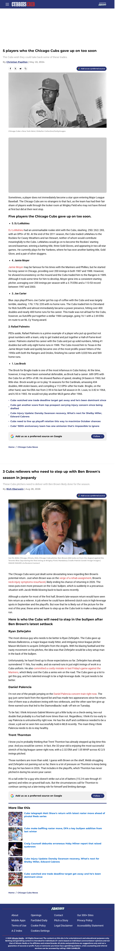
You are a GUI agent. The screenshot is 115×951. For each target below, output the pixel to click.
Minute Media (18, 938)
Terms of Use (19, 925)
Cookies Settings (40, 930)
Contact (58, 915)
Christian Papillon (17, 62)
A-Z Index (17, 930)
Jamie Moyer (15, 267)
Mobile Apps (18, 920)
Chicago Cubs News (28, 447)
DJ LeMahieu (15, 230)
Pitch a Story (61, 920)
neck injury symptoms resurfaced (26, 581)
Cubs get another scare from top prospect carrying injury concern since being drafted (56, 407)
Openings (36, 915)
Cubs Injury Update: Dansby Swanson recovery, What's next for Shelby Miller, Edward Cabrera (56, 415)
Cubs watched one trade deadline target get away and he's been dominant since (58, 400)
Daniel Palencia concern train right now (75, 693)
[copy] (25, 69)
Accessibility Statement (90, 925)
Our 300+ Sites (85, 915)
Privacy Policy (84, 920)
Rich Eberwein (15, 489)
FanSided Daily (39, 920)
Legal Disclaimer (63, 925)
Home (11, 447)
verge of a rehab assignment (75, 578)
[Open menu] (7, 4)
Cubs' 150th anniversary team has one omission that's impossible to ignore (54, 426)
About (15, 915)
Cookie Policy (38, 925)
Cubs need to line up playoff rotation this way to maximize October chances (55, 421)
